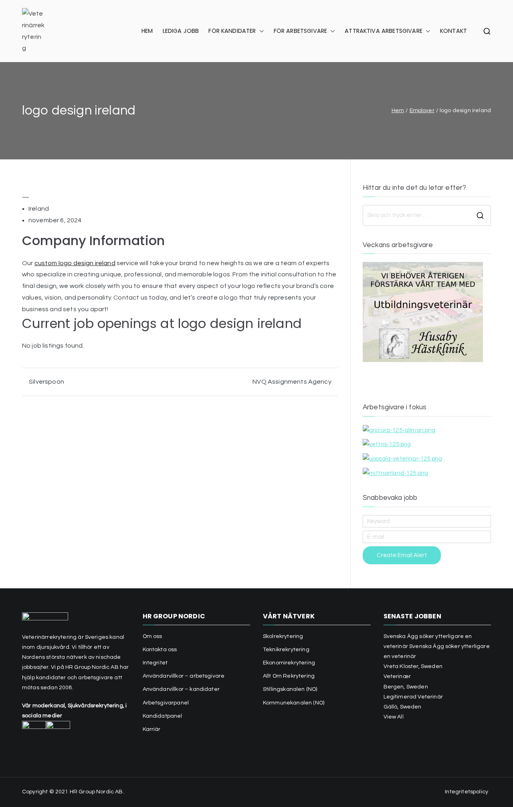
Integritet (155, 663)
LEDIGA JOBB (181, 31)
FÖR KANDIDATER (232, 31)
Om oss (152, 636)
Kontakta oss (160, 649)
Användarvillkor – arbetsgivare (184, 676)
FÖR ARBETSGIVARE (300, 31)
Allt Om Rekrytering (289, 676)
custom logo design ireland (74, 263)
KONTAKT (453, 31)
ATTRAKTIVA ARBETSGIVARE (383, 31)
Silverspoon (46, 381)
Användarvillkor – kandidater (181, 689)
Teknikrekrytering (286, 649)
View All (394, 717)
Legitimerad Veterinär (413, 697)
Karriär (152, 729)
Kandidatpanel (162, 716)
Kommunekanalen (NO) (293, 703)
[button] (260, 31)
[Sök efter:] (427, 215)
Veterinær (397, 676)
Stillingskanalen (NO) (290, 689)
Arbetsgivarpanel (166, 703)
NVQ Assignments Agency (291, 381)
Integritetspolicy (466, 792)
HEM (147, 31)
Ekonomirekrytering (289, 663)
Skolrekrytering (283, 636)
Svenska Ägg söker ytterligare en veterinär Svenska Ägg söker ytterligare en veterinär (437, 646)
